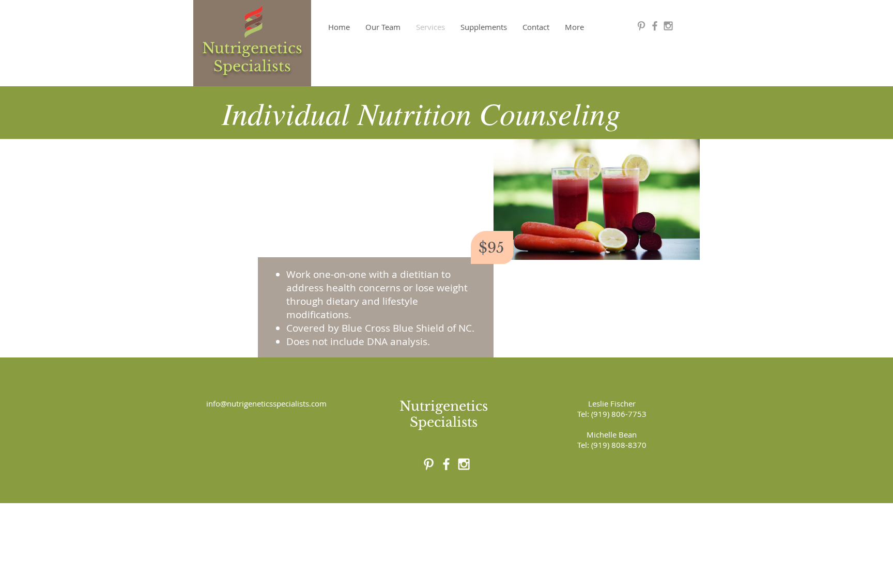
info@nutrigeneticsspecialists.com (266, 403)
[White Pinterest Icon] (429, 464)
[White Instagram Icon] (464, 464)
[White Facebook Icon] (446, 464)
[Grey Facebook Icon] (655, 26)
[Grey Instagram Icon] (668, 26)
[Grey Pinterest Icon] (641, 26)
